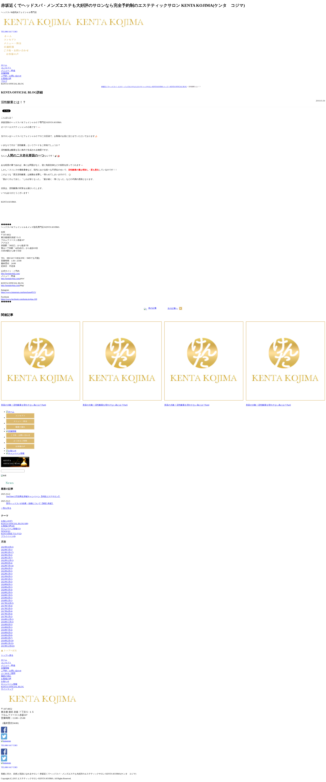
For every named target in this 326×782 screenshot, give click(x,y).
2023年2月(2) (6, 555)
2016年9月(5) (6, 625)
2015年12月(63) (8, 646)
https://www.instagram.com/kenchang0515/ (18, 292)
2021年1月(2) (6, 582)
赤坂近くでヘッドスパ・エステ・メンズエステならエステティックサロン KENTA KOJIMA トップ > (135, 87)
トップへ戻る (7, 655)
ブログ (4, 81)
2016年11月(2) (7, 622)
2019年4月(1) (6, 598)
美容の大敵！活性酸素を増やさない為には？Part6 (23, 405)
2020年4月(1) (6, 587)
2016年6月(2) (6, 633)
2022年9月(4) (6, 563)
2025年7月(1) (6, 550)
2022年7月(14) (7, 566)
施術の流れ (6, 676)
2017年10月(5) (7, 603)
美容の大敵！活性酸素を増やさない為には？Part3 (268, 405)
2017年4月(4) (6, 611)
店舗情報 (5, 73)
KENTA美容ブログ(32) (11, 534)
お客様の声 (6, 78)
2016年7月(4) (6, 630)
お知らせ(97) (6, 521)
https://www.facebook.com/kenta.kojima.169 (19, 299)
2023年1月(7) (6, 558)
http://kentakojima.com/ (10, 274)
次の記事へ (173, 308)
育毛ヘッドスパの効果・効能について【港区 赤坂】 (29, 503)
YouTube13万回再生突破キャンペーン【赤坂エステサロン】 (33, 496)
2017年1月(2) (6, 616)
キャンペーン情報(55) (11, 529)
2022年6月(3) (6, 568)
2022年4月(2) (6, 571)
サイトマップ (7, 689)
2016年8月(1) (6, 627)
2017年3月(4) (6, 614)
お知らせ (5, 681)
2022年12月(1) (7, 560)
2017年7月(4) (6, 606)
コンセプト (6, 68)
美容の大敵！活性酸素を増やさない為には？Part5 (105, 405)
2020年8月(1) (6, 584)
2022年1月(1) (6, 574)
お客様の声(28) (8, 526)
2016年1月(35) (7, 643)
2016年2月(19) (7, 641)
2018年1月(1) (6, 600)
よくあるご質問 (8, 673)
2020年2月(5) (6, 592)
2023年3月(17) (7, 552)
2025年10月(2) (7, 547)
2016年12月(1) (7, 619)
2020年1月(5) (6, 595)
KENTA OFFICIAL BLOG (178, 87)
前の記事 (152, 308)
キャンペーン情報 (9, 684)
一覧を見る (6, 508)
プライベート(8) (8, 536)
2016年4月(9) (6, 635)
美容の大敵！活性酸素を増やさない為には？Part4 (186, 405)
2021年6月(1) (6, 576)
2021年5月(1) (6, 579)
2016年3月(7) (6, 638)
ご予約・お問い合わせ (11, 76)
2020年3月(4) (6, 590)
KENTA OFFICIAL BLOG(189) (14, 523)
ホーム (4, 65)
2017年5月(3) (6, 608)
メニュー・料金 (8, 70)
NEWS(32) (5, 531)
